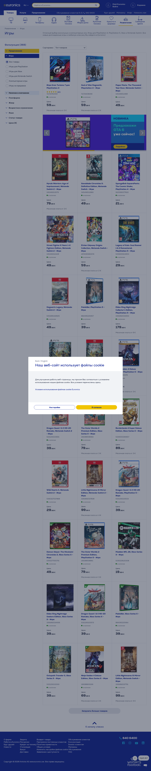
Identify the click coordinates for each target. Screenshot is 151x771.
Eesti (37, 361)
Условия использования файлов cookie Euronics (57, 389)
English (44, 361)
